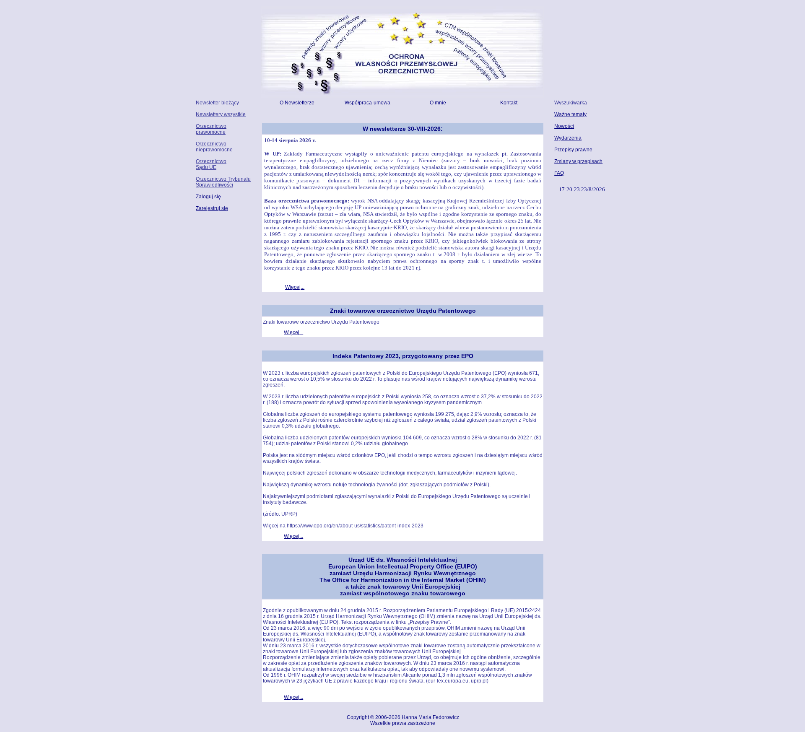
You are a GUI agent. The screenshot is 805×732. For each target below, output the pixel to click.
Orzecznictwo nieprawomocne (214, 147)
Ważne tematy (570, 114)
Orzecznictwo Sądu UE (211, 164)
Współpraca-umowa (367, 103)
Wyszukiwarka (570, 103)
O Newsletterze (297, 103)
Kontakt (508, 103)
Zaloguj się (208, 197)
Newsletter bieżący (217, 103)
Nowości (564, 126)
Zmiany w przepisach (578, 161)
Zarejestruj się (212, 208)
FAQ (559, 173)
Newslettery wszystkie (221, 114)
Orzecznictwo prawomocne (211, 129)
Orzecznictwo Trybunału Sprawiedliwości (223, 182)
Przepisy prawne (573, 150)
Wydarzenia (568, 138)
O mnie (438, 103)
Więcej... (294, 287)
